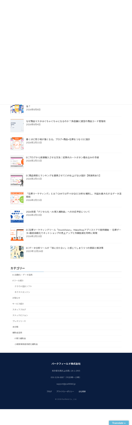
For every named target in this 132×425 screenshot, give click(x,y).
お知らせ (16, 298)
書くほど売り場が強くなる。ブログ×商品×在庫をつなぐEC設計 (58, 139)
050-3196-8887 (57, 377)
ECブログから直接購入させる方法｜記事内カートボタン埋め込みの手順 (62, 157)
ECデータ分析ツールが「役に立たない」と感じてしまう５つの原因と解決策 (64, 248)
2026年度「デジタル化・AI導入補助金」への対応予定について (58, 211)
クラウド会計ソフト (23, 286)
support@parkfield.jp (66, 383)
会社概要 (82, 391)
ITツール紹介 (18, 280)
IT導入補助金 (20, 338)
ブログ (49, 391)
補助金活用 (17, 332)
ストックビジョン (20, 315)
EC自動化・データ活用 (22, 275)
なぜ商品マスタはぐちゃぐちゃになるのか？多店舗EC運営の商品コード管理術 (66, 121)
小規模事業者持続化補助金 (26, 344)
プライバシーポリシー (65, 391)
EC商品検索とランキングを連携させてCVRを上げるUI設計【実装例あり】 (63, 175)
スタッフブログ (19, 309)
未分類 (15, 327)
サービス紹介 (18, 304)
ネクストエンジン (22, 292)
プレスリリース (19, 321)
